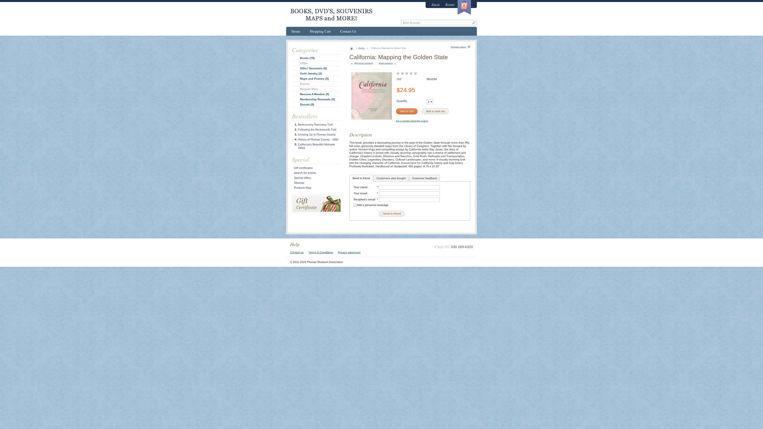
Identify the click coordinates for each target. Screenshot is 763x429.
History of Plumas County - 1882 (318, 139)
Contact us (297, 252)
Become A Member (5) (314, 94)
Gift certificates (303, 167)
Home (295, 31)
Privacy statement (349, 252)
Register (450, 4)
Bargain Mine (309, 89)
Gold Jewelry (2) (311, 73)
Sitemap (299, 182)
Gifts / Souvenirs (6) (313, 68)
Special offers (302, 177)
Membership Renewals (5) (317, 99)
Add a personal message (372, 205)
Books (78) (307, 58)
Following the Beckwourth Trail (317, 129)
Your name (360, 187)
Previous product (361, 63)
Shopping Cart (320, 31)
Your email (360, 193)
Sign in (436, 4)
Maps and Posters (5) (314, 78)
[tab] (361, 178)
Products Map (302, 187)
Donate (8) (307, 104)
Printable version (458, 47)
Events (304, 83)
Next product (388, 63)
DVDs (303, 63)
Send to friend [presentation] (361, 178)
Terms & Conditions (321, 252)
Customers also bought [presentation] (391, 178)
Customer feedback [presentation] (424, 178)
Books (361, 48)
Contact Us (348, 31)
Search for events (305, 172)
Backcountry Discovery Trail (315, 124)
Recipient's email (364, 199)
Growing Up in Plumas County (317, 134)
